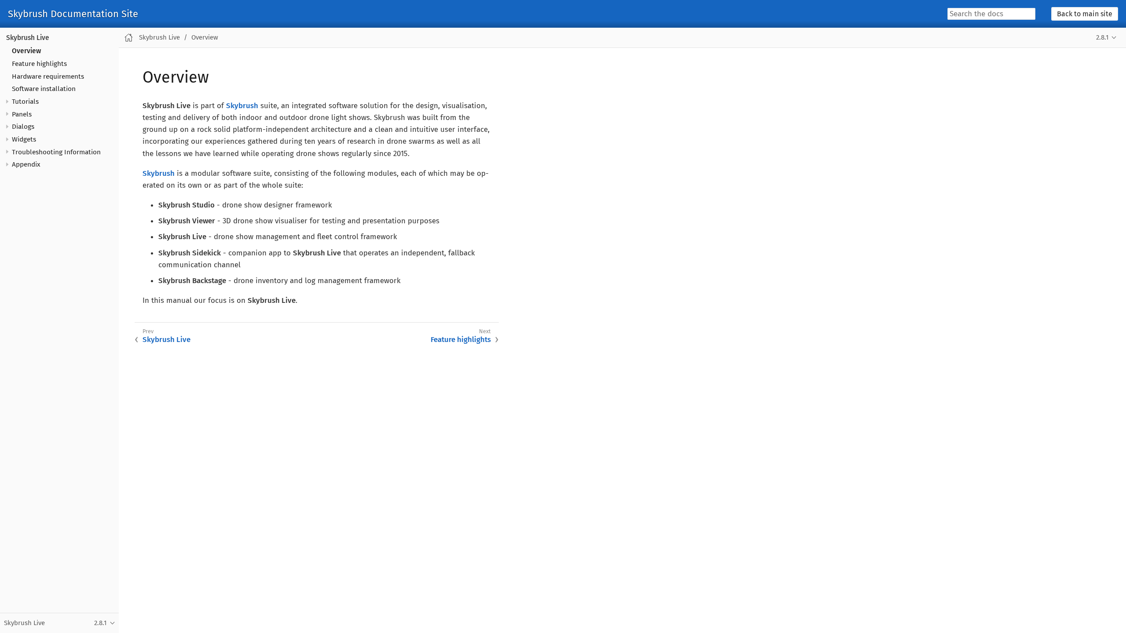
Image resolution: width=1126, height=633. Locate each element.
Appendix (26, 164)
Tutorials (25, 102)
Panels (22, 114)
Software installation (44, 89)
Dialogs (23, 127)
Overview (26, 51)
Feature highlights (39, 64)
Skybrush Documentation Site (73, 14)
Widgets (24, 139)
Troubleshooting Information (56, 152)
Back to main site (1084, 14)
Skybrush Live (27, 38)
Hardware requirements (48, 76)
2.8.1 (1102, 37)
